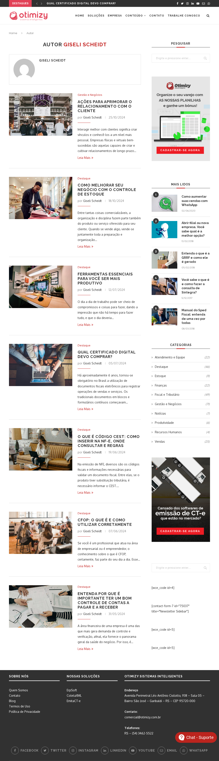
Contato (156, 15)
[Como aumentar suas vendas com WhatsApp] (164, 203)
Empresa (115, 15)
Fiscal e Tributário (182, 394)
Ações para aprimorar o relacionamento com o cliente (105, 106)
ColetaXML (74, 695)
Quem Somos (18, 690)
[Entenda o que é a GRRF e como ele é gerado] (164, 260)
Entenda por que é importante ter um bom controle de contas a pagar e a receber (105, 600)
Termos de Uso (19, 706)
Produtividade (182, 422)
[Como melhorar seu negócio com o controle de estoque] (40, 198)
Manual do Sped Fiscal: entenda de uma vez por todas (194, 316)
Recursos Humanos (182, 432)
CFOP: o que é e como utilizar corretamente (105, 522)
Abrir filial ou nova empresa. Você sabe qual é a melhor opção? (195, 229)
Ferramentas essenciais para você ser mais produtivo (105, 278)
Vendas (182, 441)
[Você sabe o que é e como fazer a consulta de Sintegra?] (164, 286)
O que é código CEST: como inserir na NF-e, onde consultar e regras (109, 441)
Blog (12, 701)
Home (79, 15)
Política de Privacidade (24, 711)
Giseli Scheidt (52, 60)
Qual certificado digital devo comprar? (81, 3)
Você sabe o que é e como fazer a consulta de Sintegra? (195, 286)
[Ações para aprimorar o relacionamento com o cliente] (40, 114)
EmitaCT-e (74, 701)
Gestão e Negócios (90, 94)
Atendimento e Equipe (182, 357)
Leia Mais (84, 157)
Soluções (96, 15)
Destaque (84, 178)
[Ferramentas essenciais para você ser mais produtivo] (40, 287)
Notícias (182, 413)
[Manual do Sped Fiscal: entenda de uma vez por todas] (164, 316)
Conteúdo (134, 15)
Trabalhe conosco (184, 15)
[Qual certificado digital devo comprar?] (40, 365)
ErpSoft (72, 690)
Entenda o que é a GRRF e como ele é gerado (196, 257)
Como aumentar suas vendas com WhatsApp (195, 201)
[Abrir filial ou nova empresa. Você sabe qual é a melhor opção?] (164, 229)
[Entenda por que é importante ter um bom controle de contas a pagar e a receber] (40, 606)
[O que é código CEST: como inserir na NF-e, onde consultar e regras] (40, 449)
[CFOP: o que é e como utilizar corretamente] (40, 533)
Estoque (182, 376)
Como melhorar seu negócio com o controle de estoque (107, 189)
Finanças (182, 385)
